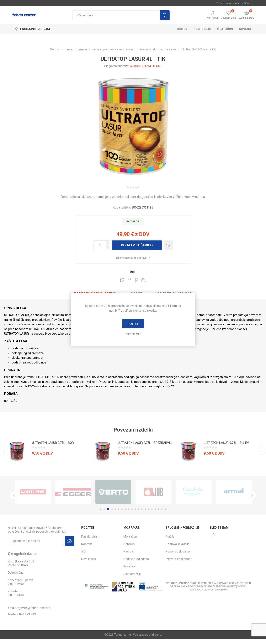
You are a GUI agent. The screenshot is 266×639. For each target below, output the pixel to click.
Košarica (129, 566)
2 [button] (104, 509)
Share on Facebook (129, 280)
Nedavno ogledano (136, 559)
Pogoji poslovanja (178, 551)
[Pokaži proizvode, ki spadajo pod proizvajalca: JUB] (153, 492)
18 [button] (158, 509)
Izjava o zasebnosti (179, 559)
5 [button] (115, 509)
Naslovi (128, 551)
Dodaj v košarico (137, 245)
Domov (182, 28)
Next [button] (262, 450)
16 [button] (152, 509)
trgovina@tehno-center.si (34, 608)
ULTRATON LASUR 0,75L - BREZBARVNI (145, 443)
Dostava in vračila (178, 544)
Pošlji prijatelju (144, 280)
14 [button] (145, 509)
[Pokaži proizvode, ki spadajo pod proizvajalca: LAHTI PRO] (33, 492)
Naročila (129, 544)
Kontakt (245, 28)
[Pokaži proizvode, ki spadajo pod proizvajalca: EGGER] (73, 492)
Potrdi (133, 323)
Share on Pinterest (136, 280)
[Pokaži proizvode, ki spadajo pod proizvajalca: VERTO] (113, 492)
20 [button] (165, 509)
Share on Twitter (122, 280)
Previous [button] (4, 450)
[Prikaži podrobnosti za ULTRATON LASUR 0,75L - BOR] (16, 450)
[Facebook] (213, 535)
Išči (165, 15)
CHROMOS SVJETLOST (146, 66)
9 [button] (128, 509)
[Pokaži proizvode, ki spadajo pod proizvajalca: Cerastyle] (194, 492)
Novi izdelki (202, 28)
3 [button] (108, 509)
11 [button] (135, 509)
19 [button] (162, 509)
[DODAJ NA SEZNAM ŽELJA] (168, 245)
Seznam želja (132, 574)
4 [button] (112, 509)
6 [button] (118, 509)
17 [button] (155, 509)
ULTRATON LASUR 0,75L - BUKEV (226, 443)
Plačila (170, 536)
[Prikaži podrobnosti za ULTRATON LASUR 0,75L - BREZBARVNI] (102, 450)
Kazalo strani (90, 536)
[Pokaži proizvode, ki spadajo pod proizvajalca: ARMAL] (234, 492)
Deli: (133, 272)
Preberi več (133, 334)
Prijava (69, 541)
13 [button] (142, 509)
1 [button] (100, 509)
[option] (47, 450)
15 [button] (148, 509)
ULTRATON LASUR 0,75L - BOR (53, 443)
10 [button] (132, 509)
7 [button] (122, 509)
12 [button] (138, 509)
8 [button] (125, 509)
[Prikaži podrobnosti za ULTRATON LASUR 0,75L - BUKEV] (188, 450)
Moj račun (213, 17)
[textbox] (116, 15)
